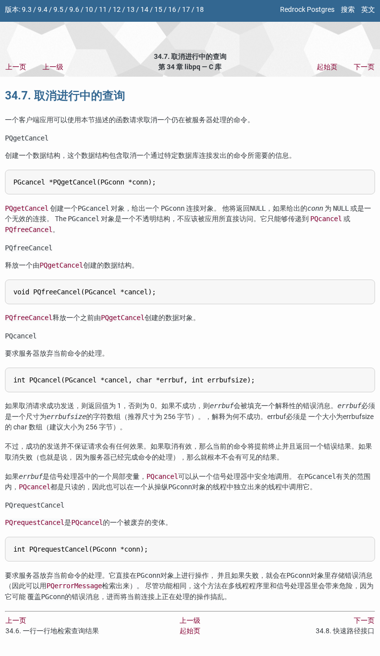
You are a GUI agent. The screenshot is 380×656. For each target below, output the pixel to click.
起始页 (327, 67)
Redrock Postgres (307, 9)
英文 (368, 9)
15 (158, 9)
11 (103, 9)
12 (117, 9)
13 (131, 9)
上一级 (53, 67)
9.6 (74, 9)
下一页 (364, 67)
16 (172, 9)
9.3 (27, 9)
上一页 (15, 67)
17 (186, 9)
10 (89, 9)
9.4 (43, 9)
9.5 (58, 9)
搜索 (348, 9)
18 (200, 9)
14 (144, 9)
